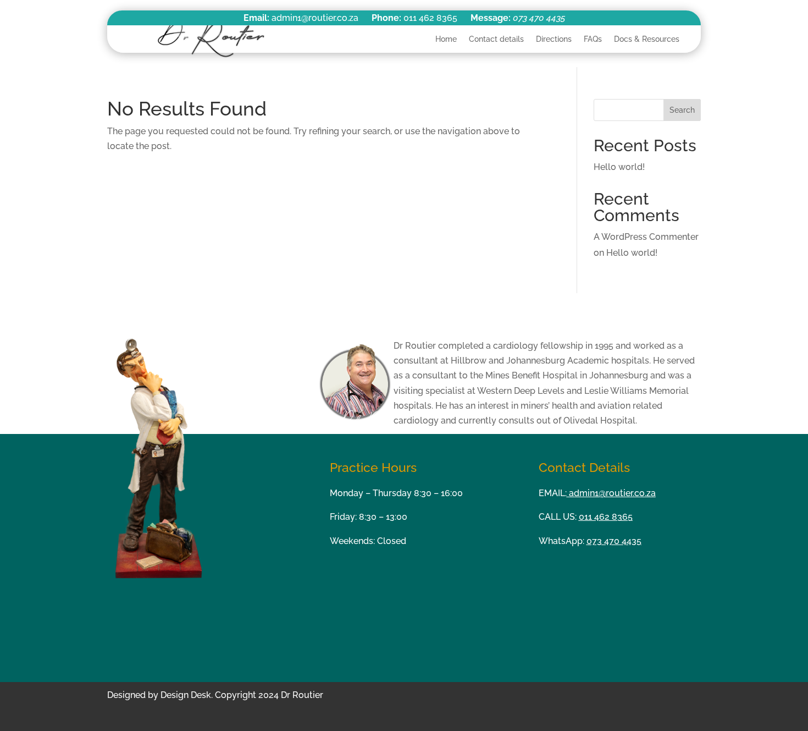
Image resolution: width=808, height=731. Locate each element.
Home (446, 39)
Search (682, 110)
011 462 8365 (606, 517)
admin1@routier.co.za (611, 493)
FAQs (593, 39)
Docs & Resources (646, 39)
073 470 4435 (539, 18)
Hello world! (619, 167)
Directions (554, 39)
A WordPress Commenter (646, 237)
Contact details (496, 39)
